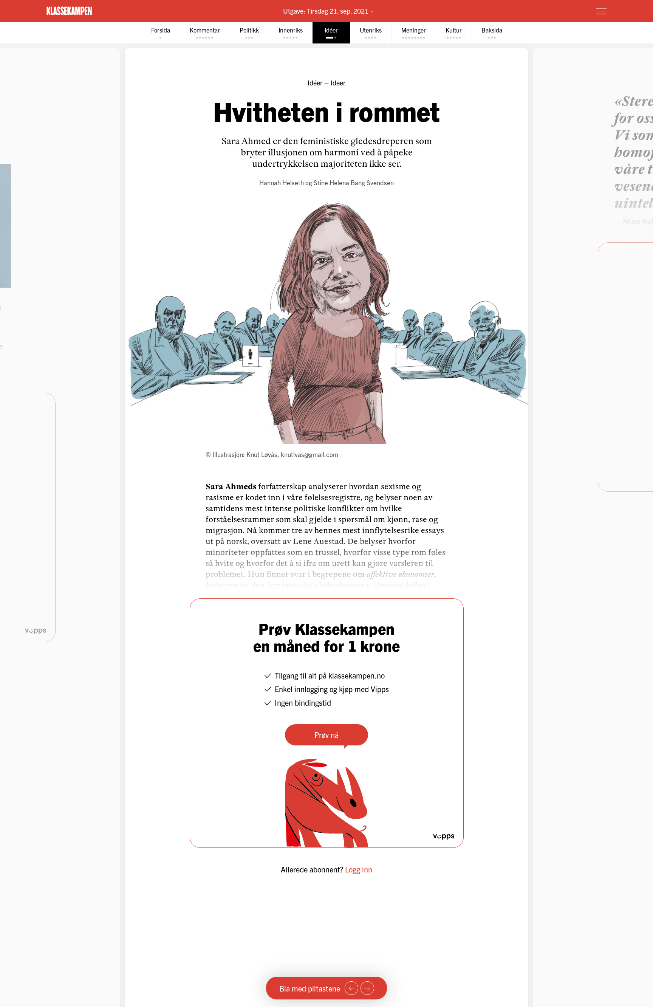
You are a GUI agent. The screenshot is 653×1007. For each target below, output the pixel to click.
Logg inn (358, 869)
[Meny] (601, 11)
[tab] (160, 32)
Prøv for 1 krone (556, 10)
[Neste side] (367, 988)
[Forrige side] (351, 988)
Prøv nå (326, 734)
